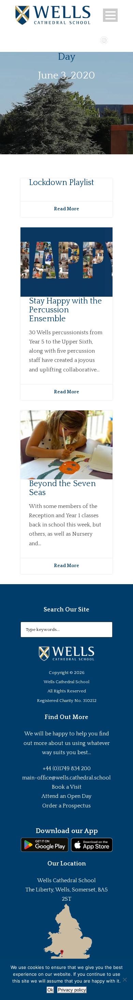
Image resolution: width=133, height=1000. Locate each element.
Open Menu (110, 15)
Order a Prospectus (66, 806)
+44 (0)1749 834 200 (67, 768)
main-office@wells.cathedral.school (66, 778)
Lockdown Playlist (61, 182)
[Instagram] (104, 40)
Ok (50, 989)
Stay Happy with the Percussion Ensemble (65, 310)
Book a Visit (67, 787)
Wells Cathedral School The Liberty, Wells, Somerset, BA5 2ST (66, 889)
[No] (124, 979)
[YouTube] (94, 40)
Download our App (66, 831)
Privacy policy (72, 989)
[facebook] (84, 40)
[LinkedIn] (114, 40)
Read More (66, 209)
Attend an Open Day (66, 796)
